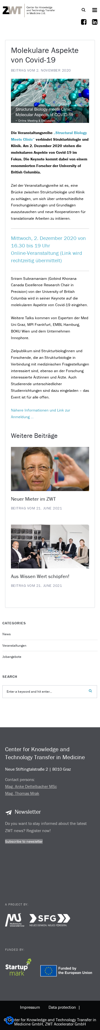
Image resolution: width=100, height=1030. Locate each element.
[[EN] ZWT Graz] (29, 10)
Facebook (84, 25)
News (6, 634)
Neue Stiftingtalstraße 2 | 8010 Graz (38, 769)
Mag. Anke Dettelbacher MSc (31, 786)
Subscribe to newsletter (24, 841)
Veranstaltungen (14, 645)
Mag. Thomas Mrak (22, 793)
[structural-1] (50, 100)
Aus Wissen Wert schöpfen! (40, 576)
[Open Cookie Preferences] (9, 1023)
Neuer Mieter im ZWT (33, 499)
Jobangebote (11, 656)
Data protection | (63, 1007)
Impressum (30, 1007)
